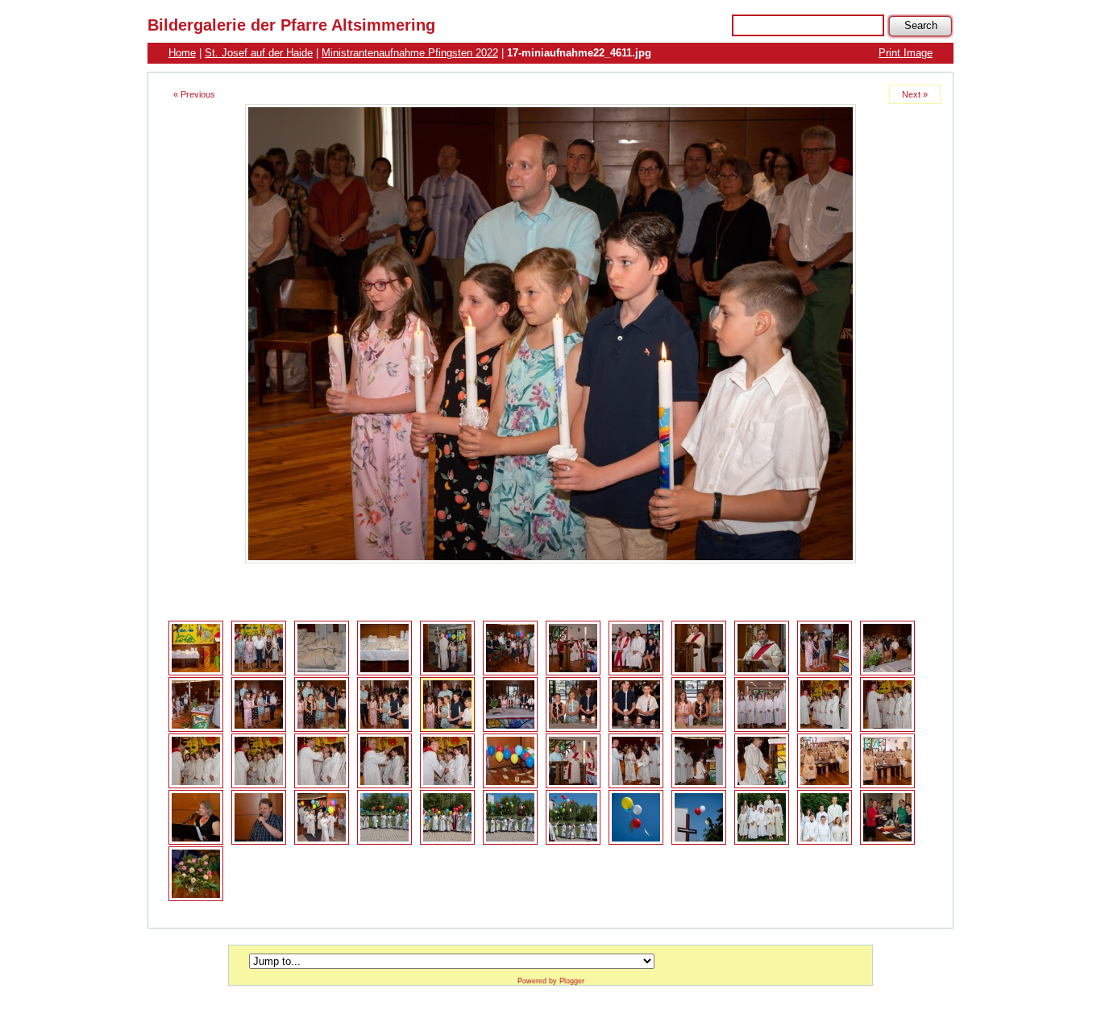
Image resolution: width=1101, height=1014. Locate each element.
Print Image (906, 53)
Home (182, 53)
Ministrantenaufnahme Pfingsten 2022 (410, 53)
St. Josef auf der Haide (259, 53)
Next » (915, 94)
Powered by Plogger (550, 981)
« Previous (194, 94)
